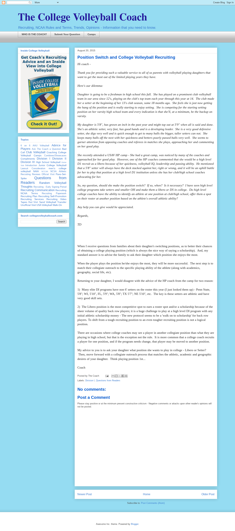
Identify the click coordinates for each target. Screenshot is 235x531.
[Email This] (113, 376)
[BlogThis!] (116, 376)
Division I (90, 380)
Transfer (61, 202)
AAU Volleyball (41, 145)
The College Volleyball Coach (82, 16)
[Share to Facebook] (123, 376)
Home (146, 494)
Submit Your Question (67, 34)
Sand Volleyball (47, 202)
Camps (92, 34)
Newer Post (84, 494)
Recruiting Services (32, 199)
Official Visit (48, 174)
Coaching (52, 152)
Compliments (28, 158)
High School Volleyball (48, 162)
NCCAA (44, 171)
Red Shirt (33, 202)
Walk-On (57, 205)
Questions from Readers (108, 380)
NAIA (36, 171)
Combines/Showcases (55, 155)
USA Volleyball (44, 205)
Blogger (134, 524)
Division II (59, 158)
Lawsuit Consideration (33, 168)
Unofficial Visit (28, 205)
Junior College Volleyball (53, 165)
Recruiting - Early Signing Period (50, 187)
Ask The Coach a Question (46, 149)
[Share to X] (119, 376)
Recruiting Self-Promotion (52, 196)
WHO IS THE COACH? (34, 34)
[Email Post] (106, 376)
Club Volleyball (35, 152)
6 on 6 (25, 145)
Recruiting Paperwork (54, 193)
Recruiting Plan (29, 196)
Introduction (31, 165)
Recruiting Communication (38, 190)
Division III (28, 162)
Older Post (207, 494)
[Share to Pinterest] (126, 376)
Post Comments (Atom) (153, 503)
